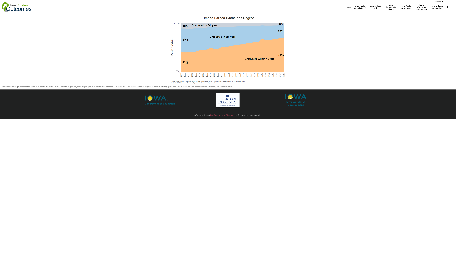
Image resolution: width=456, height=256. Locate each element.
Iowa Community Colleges (391, 7)
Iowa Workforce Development (422, 7)
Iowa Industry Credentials (437, 7)
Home (348, 7)
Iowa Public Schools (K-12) (360, 7)
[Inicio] (16, 5)
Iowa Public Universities (406, 7)
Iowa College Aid (375, 7)
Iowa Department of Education (221, 115)
